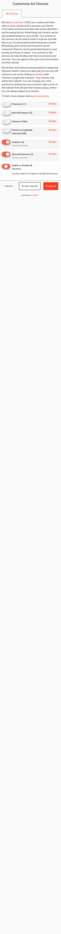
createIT (35, 195)
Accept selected (30, 186)
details (53, 103)
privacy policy (42, 96)
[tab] (12, 14)
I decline (8, 186)
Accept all (51, 186)
